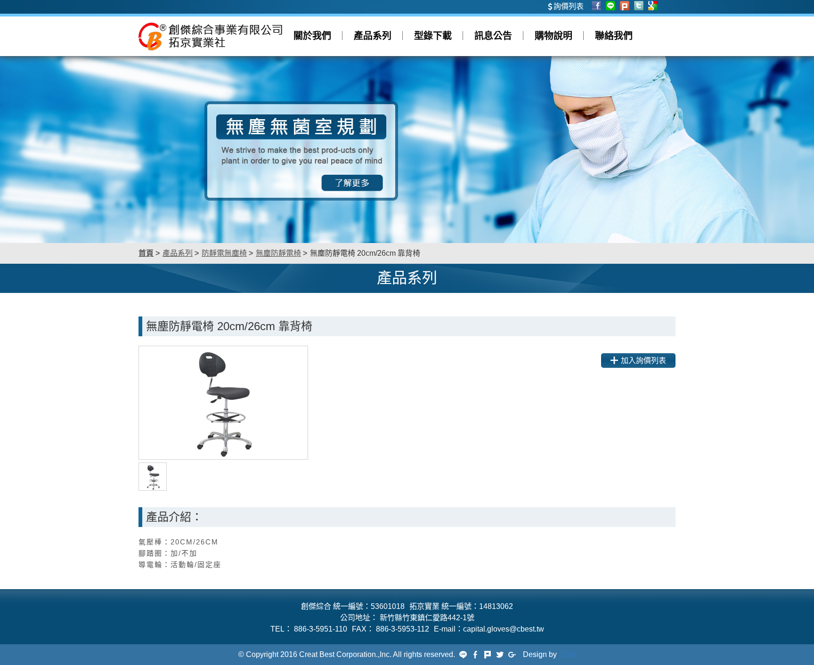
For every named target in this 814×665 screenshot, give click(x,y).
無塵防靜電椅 (278, 253)
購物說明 (553, 36)
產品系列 (372, 36)
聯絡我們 (614, 36)
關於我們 (312, 36)
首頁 (146, 253)
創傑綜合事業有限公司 (210, 36)
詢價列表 (569, 6)
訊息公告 (493, 36)
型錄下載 (433, 36)
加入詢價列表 (643, 361)
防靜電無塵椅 (224, 253)
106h (567, 654)
